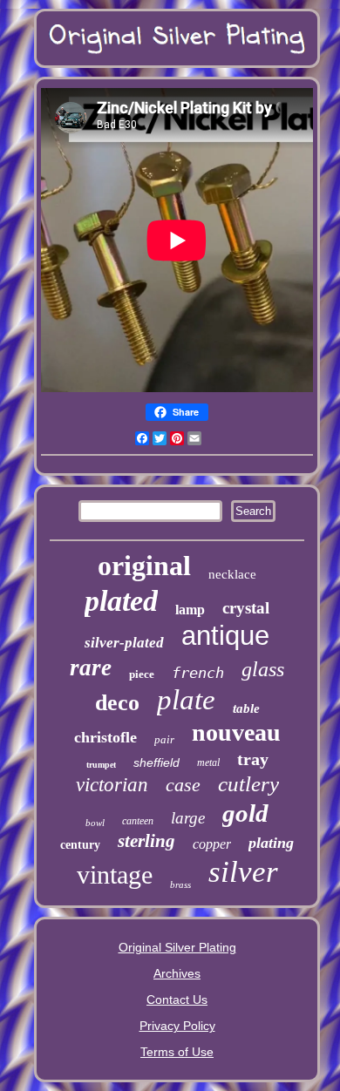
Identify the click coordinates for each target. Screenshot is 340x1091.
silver (243, 872)
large (188, 818)
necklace (232, 574)
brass (180, 884)
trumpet (101, 764)
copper (212, 844)
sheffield (156, 762)
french (198, 672)
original (144, 565)
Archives (177, 973)
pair (164, 739)
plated (121, 601)
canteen (137, 821)
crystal (245, 608)
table (246, 708)
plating (271, 842)
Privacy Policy (177, 1026)
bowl (95, 822)
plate (186, 699)
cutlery (248, 784)
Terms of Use (177, 1052)
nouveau (236, 732)
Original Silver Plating (177, 947)
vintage (115, 874)
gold (245, 813)
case (183, 785)
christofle (105, 737)
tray (253, 759)
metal (208, 762)
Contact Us (176, 999)
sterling (146, 840)
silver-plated (124, 642)
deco (117, 702)
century (80, 844)
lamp (190, 609)
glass (262, 669)
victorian (112, 785)
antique (225, 635)
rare (91, 667)
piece (141, 674)
